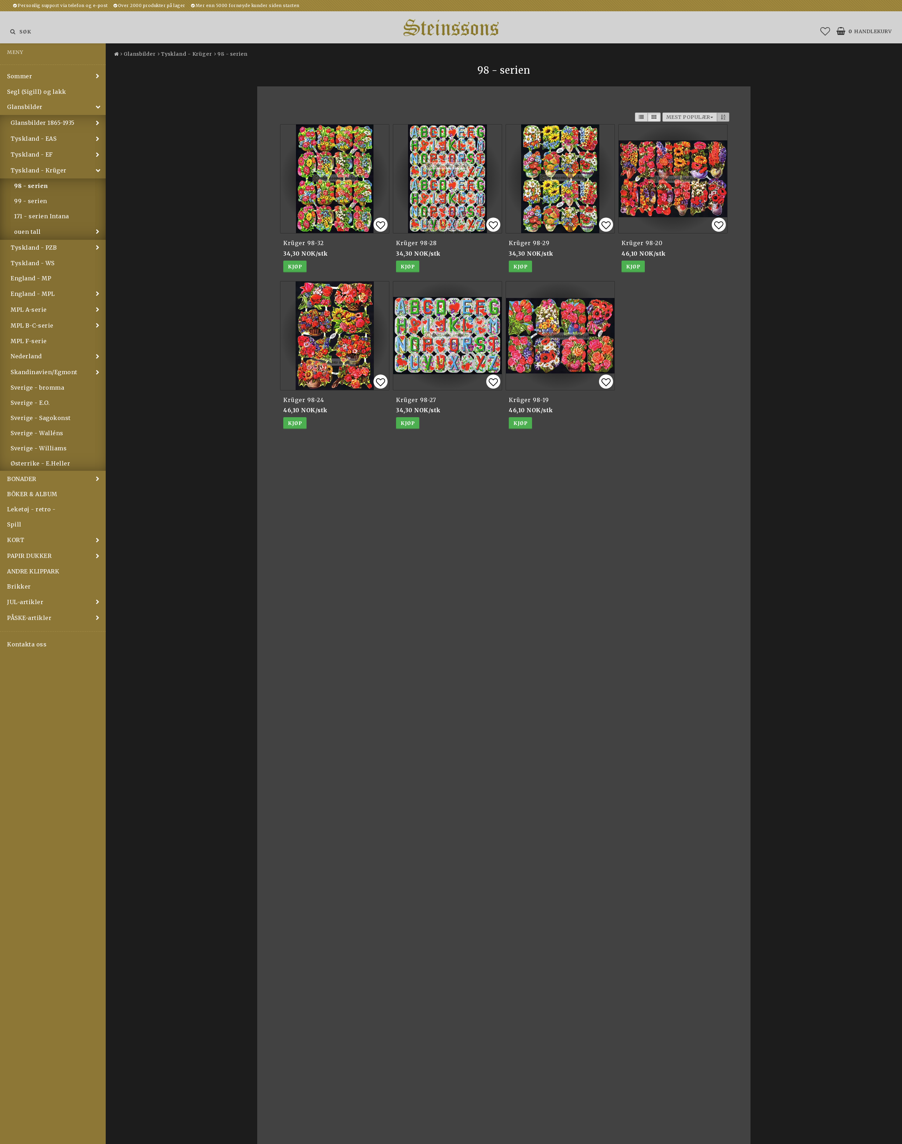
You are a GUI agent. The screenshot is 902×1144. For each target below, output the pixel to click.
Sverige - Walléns (37, 433)
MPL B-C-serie (32, 325)
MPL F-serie (29, 341)
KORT (15, 539)
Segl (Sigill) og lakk (36, 91)
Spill (14, 524)
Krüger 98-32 (303, 243)
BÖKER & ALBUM (32, 494)
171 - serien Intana (41, 216)
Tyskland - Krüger (39, 170)
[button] (825, 31)
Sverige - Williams (39, 448)
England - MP (31, 278)
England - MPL (33, 293)
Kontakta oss (27, 644)
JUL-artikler (25, 602)
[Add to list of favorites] (334, 178)
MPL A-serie (29, 309)
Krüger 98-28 (416, 243)
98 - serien (31, 185)
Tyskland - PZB (34, 247)
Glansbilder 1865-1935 (43, 122)
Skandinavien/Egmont (44, 372)
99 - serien (30, 201)
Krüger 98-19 (529, 399)
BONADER (21, 478)
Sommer (19, 76)
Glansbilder (25, 106)
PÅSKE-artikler (29, 617)
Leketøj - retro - (31, 509)
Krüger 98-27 (416, 399)
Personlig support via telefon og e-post (63, 5)
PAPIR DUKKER (29, 555)
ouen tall (27, 231)
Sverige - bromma (37, 387)
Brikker (19, 586)
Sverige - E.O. (30, 402)
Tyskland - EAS (33, 138)
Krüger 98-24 (303, 399)
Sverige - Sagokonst (41, 417)
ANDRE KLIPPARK (33, 571)
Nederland (26, 356)
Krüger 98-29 (529, 243)
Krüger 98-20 (642, 243)
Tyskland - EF (32, 154)
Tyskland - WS (33, 263)
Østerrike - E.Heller (40, 463)
